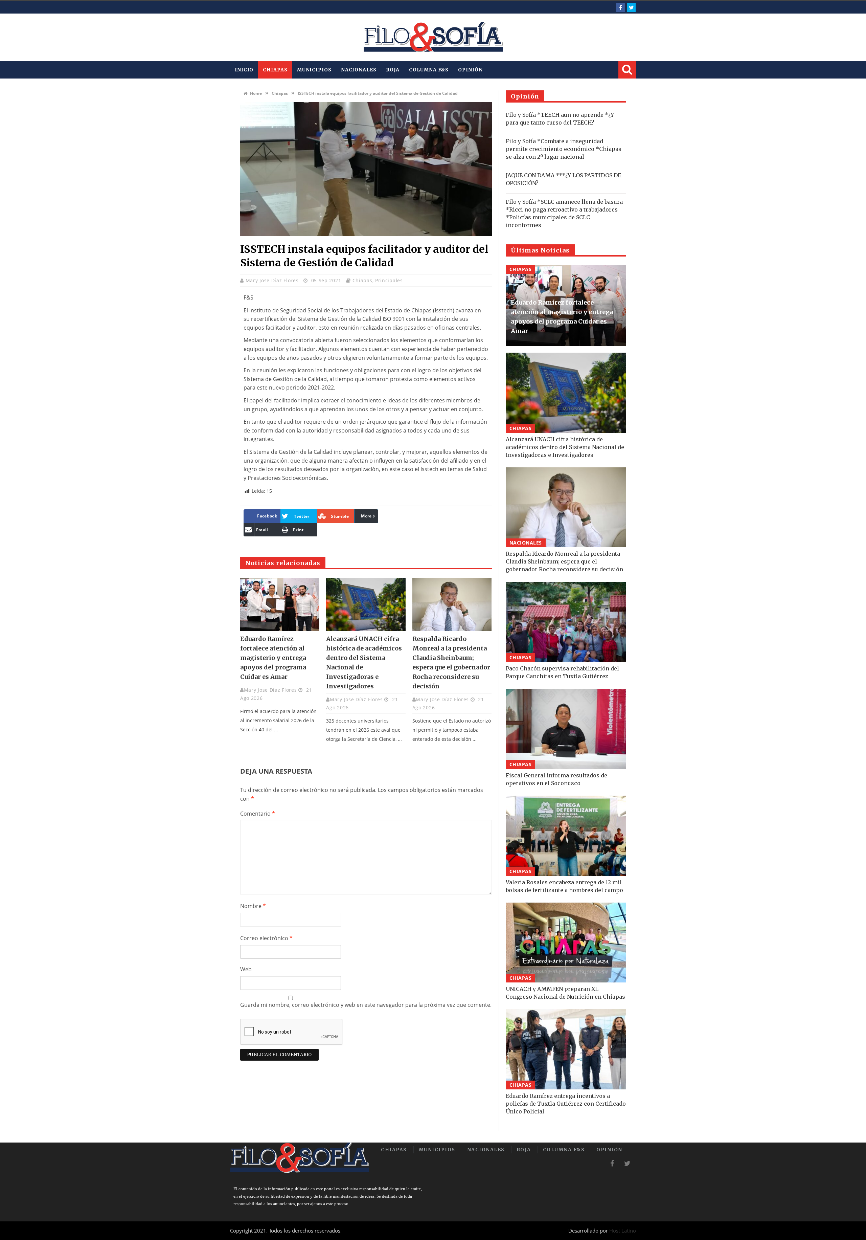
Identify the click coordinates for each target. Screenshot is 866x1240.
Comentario (257, 813)
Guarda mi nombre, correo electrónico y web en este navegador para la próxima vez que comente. (366, 1005)
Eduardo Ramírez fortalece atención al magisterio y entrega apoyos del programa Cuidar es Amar (273, 658)
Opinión (470, 70)
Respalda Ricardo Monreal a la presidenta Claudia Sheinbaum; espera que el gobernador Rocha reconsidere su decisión (564, 561)
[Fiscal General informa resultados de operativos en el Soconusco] (566, 729)
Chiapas (275, 70)
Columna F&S (429, 70)
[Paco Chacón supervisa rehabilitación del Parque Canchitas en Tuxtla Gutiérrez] (566, 622)
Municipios (314, 70)
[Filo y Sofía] (433, 37)
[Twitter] (631, 7)
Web (246, 969)
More (366, 516)
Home (255, 93)
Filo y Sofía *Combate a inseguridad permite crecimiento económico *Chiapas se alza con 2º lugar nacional (563, 149)
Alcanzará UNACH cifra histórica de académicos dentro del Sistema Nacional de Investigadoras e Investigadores (565, 447)
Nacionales (359, 70)
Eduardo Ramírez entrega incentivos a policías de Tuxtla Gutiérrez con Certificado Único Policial (566, 1103)
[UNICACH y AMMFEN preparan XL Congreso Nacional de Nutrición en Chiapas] (566, 943)
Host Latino (622, 1230)
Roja (393, 70)
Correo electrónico (266, 938)
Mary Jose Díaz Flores (273, 280)
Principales (389, 280)
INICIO (244, 70)
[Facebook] (620, 7)
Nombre (253, 906)
